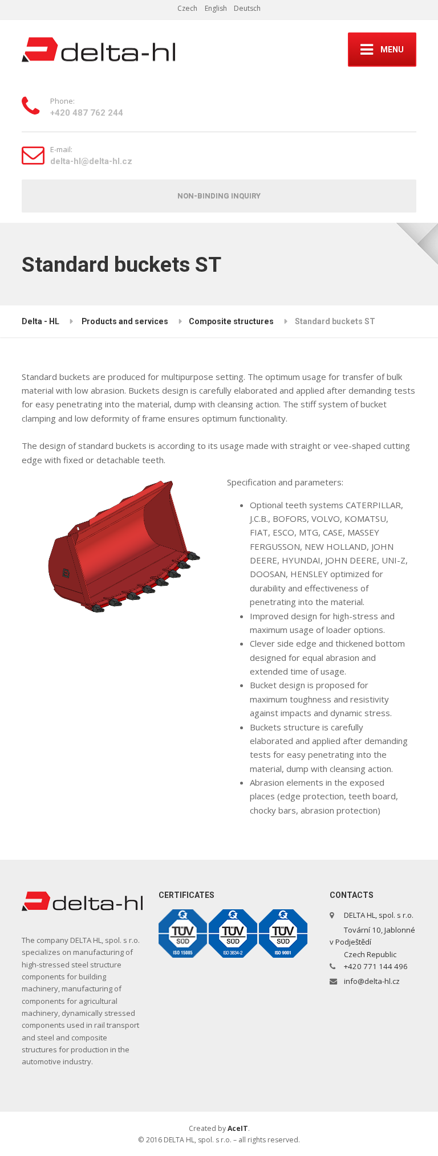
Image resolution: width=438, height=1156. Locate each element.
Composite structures (231, 321)
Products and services (125, 321)
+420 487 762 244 (86, 113)
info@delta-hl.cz (372, 981)
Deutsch (247, 8)
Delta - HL (40, 321)
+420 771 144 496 (376, 966)
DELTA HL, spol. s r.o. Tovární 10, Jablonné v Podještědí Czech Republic (372, 934)
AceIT (238, 1128)
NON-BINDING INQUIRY (219, 195)
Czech (187, 8)
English (216, 8)
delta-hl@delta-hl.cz (91, 161)
